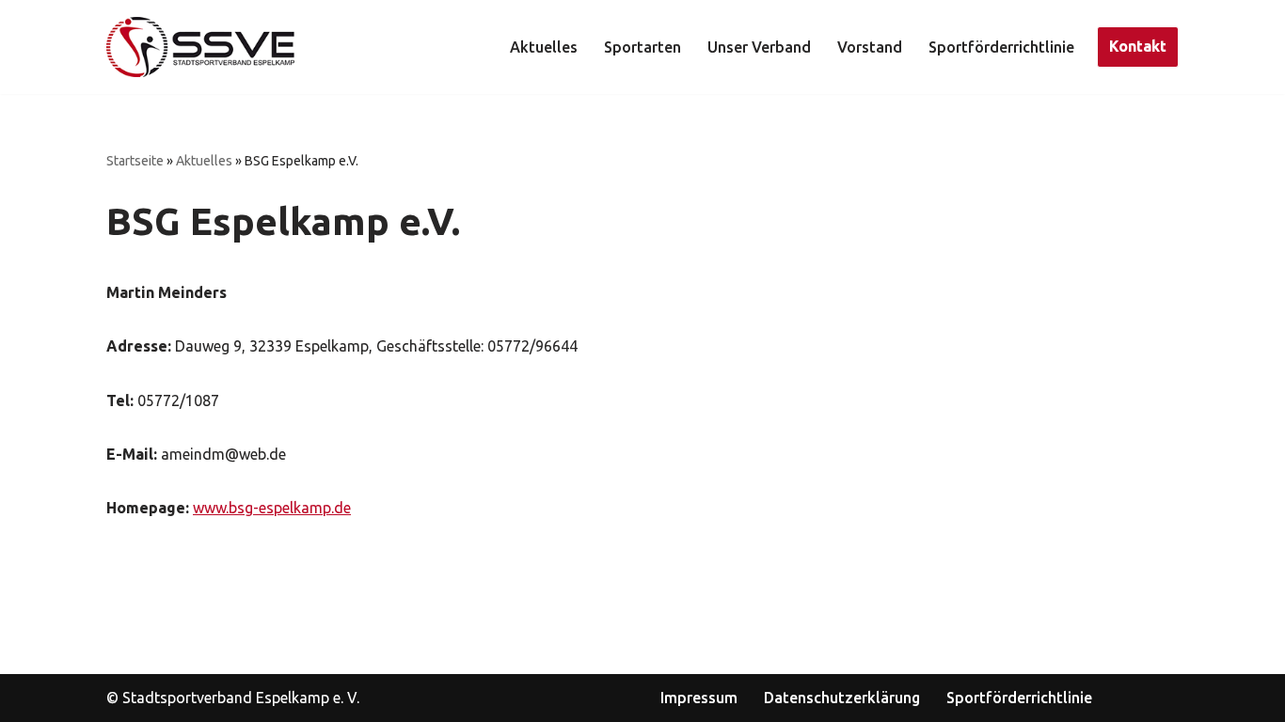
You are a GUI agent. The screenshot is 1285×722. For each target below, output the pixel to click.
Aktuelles (544, 47)
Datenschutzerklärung (842, 697)
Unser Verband (759, 47)
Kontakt (1137, 46)
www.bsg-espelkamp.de (272, 507)
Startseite (135, 160)
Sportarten (642, 47)
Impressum (699, 697)
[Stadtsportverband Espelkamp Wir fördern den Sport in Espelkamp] (200, 47)
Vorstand (869, 47)
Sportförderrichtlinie (1001, 47)
